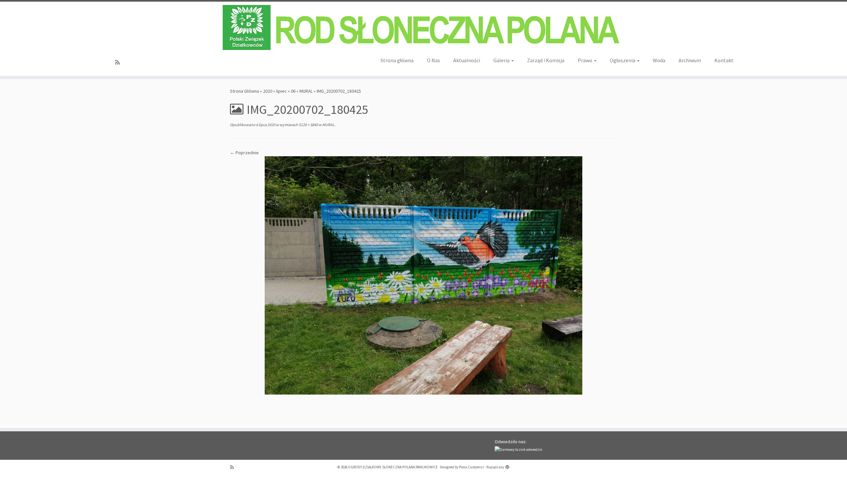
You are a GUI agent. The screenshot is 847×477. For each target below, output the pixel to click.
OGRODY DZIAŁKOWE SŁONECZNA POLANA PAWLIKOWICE (393, 467)
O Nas (433, 60)
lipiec (281, 91)
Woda (659, 60)
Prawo (585, 60)
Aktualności (466, 60)
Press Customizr (471, 467)
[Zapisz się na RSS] (119, 62)
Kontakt (724, 60)
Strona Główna (244, 91)
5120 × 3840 (308, 124)
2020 (267, 91)
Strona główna (397, 60)
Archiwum (690, 60)
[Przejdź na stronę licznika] (518, 449)
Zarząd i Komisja (545, 60)
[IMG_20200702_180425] (423, 275)
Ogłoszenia (623, 60)
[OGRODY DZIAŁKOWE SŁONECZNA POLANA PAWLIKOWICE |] (423, 27)
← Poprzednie (244, 153)
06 (293, 91)
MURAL (306, 91)
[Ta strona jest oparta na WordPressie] (507, 465)
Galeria (502, 60)
